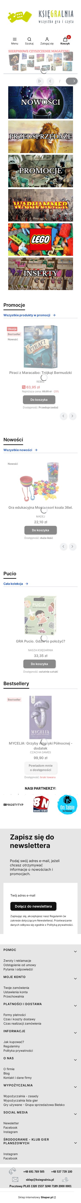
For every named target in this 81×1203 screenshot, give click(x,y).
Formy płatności (14, 1015)
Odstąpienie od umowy (19, 965)
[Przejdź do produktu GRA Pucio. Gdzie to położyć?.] (40, 615)
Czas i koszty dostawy (19, 1019)
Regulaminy (11, 1046)
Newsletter (11, 1123)
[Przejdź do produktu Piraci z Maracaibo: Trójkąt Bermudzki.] (40, 346)
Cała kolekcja (13, 583)
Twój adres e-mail (22, 895)
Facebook (10, 1127)
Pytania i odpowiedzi (18, 969)
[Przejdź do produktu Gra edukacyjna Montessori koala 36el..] (40, 481)
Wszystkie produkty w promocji (26, 315)
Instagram (10, 1132)
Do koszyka (39, 399)
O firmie (8, 1069)
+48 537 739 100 (61, 1171)
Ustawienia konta (15, 992)
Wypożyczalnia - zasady (20, 1096)
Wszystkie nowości (17, 450)
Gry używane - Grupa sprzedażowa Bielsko (34, 1105)
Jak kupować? (13, 1042)
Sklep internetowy (35, 1197)
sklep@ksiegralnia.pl (40, 1179)
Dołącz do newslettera (33, 906)
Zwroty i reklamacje (17, 960)
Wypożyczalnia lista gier (20, 1100)
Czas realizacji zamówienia (22, 1023)
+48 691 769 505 (33, 1171)
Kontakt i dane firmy (17, 1077)
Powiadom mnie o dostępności (40, 768)
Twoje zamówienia (16, 987)
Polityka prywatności (18, 1050)
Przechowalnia (13, 996)
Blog (6, 1073)
